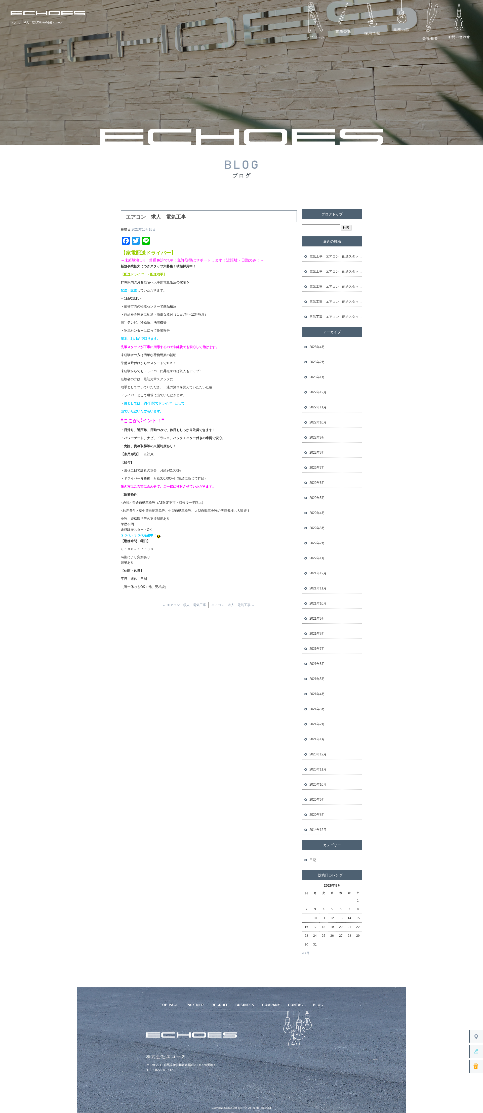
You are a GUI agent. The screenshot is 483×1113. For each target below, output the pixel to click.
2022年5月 (317, 498)
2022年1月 (317, 558)
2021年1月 (317, 739)
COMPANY (271, 1005)
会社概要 (429, 22)
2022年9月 (317, 437)
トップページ (313, 22)
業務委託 (343, 22)
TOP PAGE (169, 1005)
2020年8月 (317, 815)
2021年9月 (317, 618)
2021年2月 (317, 724)
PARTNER (195, 1005)
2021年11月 (318, 588)
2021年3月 (317, 709)
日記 (312, 860)
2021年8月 (317, 633)
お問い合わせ (458, 22)
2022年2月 (317, 543)
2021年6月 (317, 664)
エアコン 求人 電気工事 (184, 605)
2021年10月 (318, 603)
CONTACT (296, 1005)
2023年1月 (317, 377)
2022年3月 (317, 528)
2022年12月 (318, 392)
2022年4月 (317, 513)
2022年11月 (318, 407)
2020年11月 (318, 769)
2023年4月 (317, 347)
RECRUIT (220, 1005)
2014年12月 (318, 830)
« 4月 (305, 953)
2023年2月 (317, 362)
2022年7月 (317, 467)
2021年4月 (317, 694)
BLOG (318, 1005)
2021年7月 (317, 649)
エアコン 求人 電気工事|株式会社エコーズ (36, 22)
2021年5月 (317, 679)
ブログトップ (332, 214)
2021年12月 (318, 573)
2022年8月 (317, 452)
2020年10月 (318, 784)
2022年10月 (318, 422)
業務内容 (400, 22)
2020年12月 (318, 754)
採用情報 (371, 22)
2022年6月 (317, 483)
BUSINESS (244, 1005)
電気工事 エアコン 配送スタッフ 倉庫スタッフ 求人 (335, 256)
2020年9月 (317, 799)
